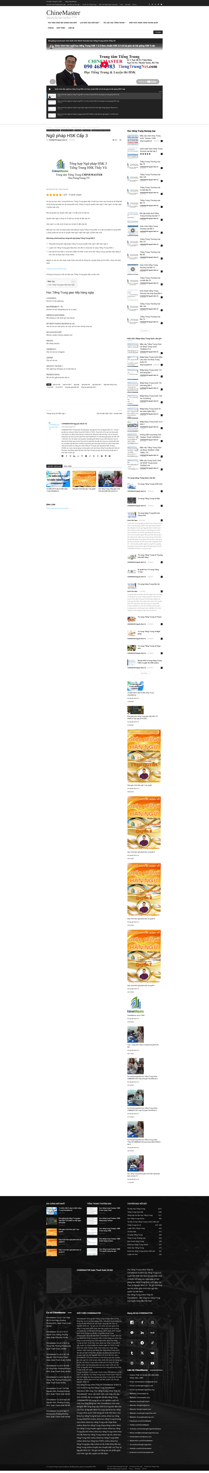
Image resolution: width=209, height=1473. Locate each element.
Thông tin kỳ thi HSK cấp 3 (56, 269)
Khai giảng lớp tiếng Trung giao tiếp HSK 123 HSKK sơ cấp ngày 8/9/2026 (142, 717)
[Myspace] (79, 456)
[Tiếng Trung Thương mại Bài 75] (132, 204)
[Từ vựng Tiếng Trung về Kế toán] (131, 486)
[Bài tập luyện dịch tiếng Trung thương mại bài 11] (132, 217)
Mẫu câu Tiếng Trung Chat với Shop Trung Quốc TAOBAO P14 (150, 346)
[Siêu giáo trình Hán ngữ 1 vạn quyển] (84, 479)
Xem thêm (144, 331)
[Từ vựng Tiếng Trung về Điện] (131, 500)
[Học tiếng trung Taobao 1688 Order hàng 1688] (92, 1231)
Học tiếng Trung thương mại (141, 131)
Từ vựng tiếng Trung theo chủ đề (141, 478)
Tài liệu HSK (78, 130)
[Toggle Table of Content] (72, 282)
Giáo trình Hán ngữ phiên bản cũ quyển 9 (141, 852)
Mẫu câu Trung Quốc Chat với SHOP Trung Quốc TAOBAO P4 (150, 463)
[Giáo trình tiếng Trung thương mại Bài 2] (132, 230)
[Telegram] (73, 145)
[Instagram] (152, 4)
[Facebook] (149, 4)
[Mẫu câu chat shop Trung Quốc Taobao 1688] (132, 140)
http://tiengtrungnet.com (68, 427)
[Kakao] (132, 1332)
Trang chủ (49, 127)
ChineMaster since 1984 (135, 1015)
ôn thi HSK (50, 387)
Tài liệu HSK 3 (86, 130)
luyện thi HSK (56, 384)
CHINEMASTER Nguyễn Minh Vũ (58, 140)
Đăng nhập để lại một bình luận (57, 508)
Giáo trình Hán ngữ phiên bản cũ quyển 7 (141, 985)
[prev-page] (47, 495)
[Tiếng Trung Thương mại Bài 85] (132, 256)
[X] (155, 4)
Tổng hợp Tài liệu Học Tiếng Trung (101, 130)
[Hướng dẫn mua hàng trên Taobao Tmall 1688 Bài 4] (132, 438)
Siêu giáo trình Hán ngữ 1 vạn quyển (83, 489)
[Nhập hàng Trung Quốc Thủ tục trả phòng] (132, 400)
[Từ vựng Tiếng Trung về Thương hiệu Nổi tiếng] (131, 557)
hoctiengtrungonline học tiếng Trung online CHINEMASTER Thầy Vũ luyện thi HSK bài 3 (142, 1109)
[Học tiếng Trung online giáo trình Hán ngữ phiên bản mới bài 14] (110, 479)
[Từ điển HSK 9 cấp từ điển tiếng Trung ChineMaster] (58, 479)
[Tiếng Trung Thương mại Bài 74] (132, 320)
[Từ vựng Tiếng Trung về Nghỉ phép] (131, 633)
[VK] (78, 145)
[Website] (132, 1363)
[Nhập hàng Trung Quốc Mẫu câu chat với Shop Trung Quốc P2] (132, 361)
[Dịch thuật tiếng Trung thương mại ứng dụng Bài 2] (132, 295)
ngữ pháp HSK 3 (96, 384)
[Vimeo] (158, 4)
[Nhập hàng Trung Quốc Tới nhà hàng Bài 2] (132, 387)
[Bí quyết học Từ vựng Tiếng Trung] (131, 571)
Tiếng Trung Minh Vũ (146, 141)
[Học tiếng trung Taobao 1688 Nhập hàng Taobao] (92, 1221)
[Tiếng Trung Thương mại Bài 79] (132, 165)
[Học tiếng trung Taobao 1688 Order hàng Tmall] (92, 1211)
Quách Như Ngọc (132, 520)
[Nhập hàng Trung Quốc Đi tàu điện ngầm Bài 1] (132, 413)
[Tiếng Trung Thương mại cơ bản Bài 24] (132, 191)
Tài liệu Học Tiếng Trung (62, 127)
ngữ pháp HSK (86, 384)
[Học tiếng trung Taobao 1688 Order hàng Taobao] (92, 1241)
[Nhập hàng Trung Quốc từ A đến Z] (132, 425)
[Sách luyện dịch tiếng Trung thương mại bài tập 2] (132, 152)
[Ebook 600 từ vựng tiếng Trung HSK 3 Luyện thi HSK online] (131, 662)
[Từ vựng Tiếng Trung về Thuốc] (131, 619)
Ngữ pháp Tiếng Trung (78, 127)
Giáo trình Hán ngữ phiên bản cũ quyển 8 (141, 919)
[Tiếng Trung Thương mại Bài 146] (132, 308)
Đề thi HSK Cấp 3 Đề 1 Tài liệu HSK (109, 414)
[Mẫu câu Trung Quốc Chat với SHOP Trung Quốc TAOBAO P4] (132, 464)
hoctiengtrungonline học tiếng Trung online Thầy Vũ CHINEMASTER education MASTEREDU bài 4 (144, 1142)
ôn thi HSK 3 (59, 387)
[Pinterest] (58, 145)
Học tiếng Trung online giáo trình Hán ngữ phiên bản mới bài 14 (143, 1175)
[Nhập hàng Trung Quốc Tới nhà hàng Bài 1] (132, 374)
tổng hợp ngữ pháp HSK (72, 387)
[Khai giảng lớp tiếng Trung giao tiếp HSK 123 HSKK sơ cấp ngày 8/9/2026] (51, 1221)
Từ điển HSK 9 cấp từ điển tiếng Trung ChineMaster (140, 694)
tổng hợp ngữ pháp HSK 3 (88, 387)
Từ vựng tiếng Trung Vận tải (149, 584)
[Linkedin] (63, 145)
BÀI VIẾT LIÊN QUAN (54, 466)
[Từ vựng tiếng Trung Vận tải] (131, 586)
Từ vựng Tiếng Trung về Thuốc (149, 617)
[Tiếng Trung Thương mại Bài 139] (132, 178)
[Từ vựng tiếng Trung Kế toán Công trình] (131, 515)
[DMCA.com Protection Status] (59, 1292)
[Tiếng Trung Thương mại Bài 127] (132, 243)
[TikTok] (91, 456)
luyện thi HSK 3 (67, 384)
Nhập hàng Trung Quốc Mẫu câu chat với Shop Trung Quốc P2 (151, 359)
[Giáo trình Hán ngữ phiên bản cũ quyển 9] (51, 1242)
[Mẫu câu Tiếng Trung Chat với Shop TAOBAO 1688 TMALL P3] (132, 451)
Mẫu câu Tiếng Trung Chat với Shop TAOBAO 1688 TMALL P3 (150, 450)
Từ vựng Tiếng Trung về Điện (149, 499)
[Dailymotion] (63, 456)
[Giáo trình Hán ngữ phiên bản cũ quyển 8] (51, 1252)
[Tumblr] (68, 145)
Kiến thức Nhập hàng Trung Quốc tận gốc (144, 338)
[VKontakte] (102, 456)
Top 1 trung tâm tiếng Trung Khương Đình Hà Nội (142, 1046)
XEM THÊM (68, 466)
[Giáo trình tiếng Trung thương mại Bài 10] (132, 269)
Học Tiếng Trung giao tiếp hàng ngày (62, 285)
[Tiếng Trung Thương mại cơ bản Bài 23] (132, 282)
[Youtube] (161, 4)
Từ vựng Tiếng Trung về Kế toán (150, 484)
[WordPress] (106, 456)
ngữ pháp (76, 384)
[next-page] (51, 495)
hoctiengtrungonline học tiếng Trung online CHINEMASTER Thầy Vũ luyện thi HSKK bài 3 (142, 1078)
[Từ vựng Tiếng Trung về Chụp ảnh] (131, 648)
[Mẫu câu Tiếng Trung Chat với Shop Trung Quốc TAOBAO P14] (132, 348)
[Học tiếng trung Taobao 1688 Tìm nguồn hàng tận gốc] (92, 1251)
